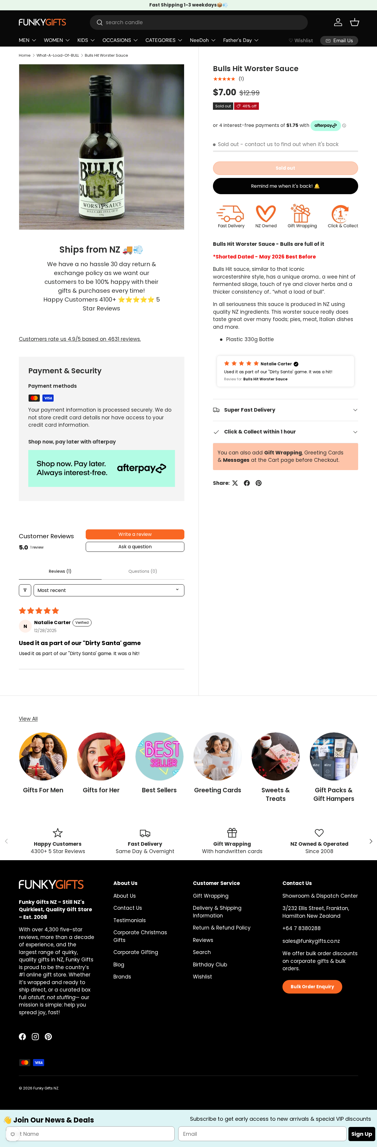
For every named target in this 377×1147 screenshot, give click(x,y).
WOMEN (53, 40)
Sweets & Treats (276, 794)
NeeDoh (199, 40)
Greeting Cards (217, 790)
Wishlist (202, 976)
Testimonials (129, 920)
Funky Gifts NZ (45, 1088)
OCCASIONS (116, 40)
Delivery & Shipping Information (217, 911)
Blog (118, 964)
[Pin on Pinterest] (258, 483)
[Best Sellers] (159, 756)
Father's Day (237, 40)
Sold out (285, 168)
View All (28, 718)
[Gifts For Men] (43, 756)
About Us (124, 895)
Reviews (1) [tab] (60, 571)
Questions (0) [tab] (142, 571)
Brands (122, 976)
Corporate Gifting (135, 952)
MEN (24, 40)
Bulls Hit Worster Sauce (106, 55)
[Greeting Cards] (218, 756)
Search (202, 952)
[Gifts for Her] (101, 756)
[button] (354, 22)
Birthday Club (210, 964)
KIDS (82, 40)
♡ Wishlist (301, 40)
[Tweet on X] (235, 483)
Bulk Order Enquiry (312, 987)
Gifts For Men (43, 790)
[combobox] (199, 22)
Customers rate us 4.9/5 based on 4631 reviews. (80, 339)
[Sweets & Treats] (276, 756)
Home (25, 55)
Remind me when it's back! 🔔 (285, 186)
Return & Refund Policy (222, 927)
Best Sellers (159, 790)
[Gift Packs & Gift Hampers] (334, 756)
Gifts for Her (101, 790)
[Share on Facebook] (247, 483)
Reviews (203, 940)
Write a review (135, 534)
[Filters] (25, 590)
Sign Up (361, 1134)
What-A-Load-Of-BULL (58, 55)
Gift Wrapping (211, 895)
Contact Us (127, 908)
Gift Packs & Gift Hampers (333, 794)
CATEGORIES (160, 40)
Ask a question (135, 546)
